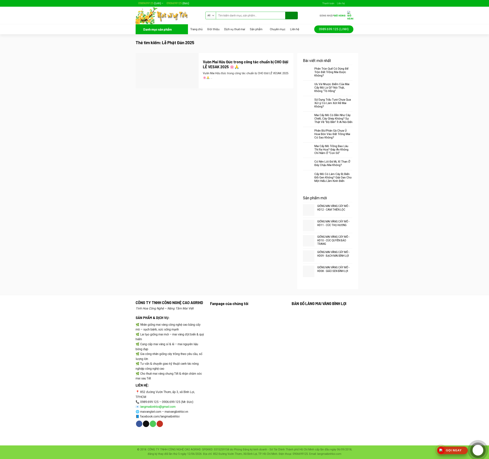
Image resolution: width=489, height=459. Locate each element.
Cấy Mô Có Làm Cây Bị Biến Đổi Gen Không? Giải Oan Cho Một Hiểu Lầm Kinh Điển (333, 177)
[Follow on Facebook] (348, 3)
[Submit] (291, 15)
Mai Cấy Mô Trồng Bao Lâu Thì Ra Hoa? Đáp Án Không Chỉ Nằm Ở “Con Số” (331, 149)
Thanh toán (328, 3)
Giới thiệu (213, 29)
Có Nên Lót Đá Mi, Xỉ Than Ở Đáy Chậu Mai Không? (332, 163)
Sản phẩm (256, 29)
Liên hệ (341, 3)
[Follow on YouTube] (160, 424)
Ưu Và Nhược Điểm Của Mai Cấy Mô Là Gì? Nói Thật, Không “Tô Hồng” (331, 87)
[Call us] (153, 424)
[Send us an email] (351, 3)
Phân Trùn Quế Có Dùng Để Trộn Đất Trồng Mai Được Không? (331, 72)
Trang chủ (196, 29)
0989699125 (146, 3)
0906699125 (174, 3)
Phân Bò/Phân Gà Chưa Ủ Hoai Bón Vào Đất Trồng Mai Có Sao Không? (332, 134)
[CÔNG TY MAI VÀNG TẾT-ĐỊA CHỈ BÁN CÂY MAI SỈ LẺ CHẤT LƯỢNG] (168, 15)
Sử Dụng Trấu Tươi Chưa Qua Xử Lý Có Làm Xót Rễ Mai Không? (332, 103)
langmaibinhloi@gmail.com (158, 407)
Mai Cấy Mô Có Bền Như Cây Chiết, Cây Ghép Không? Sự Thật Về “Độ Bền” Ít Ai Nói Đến (333, 118)
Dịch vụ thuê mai (234, 29)
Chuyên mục (277, 29)
